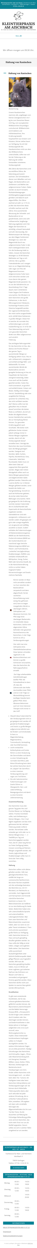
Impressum (7, 1232)
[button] (18, 73)
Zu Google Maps (18, 1168)
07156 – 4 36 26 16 (18, 6)
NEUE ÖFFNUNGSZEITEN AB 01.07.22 (16, 1227)
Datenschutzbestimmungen (13, 1236)
